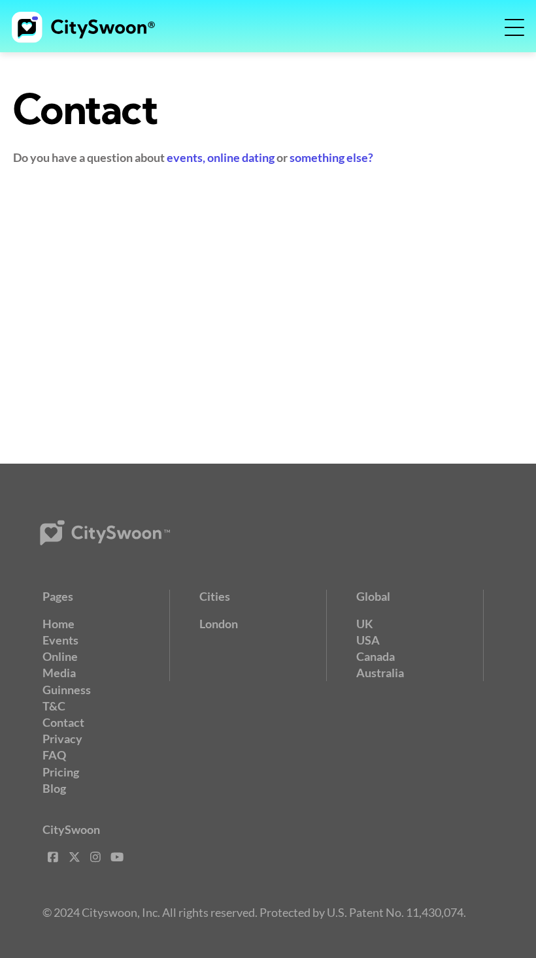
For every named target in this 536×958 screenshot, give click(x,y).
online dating (241, 157)
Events (60, 640)
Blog (54, 788)
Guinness (66, 689)
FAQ (54, 755)
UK (364, 623)
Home (58, 623)
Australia (380, 672)
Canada (375, 656)
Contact (63, 722)
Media (59, 672)
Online (60, 656)
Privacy (62, 738)
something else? (331, 157)
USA (368, 640)
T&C (53, 706)
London (218, 623)
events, (186, 157)
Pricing (60, 772)
